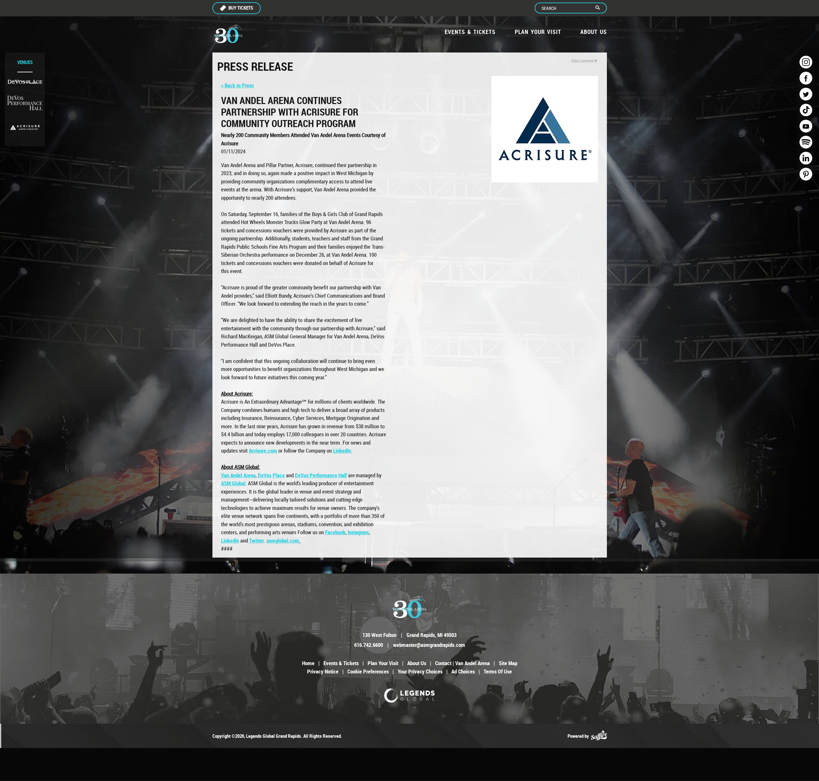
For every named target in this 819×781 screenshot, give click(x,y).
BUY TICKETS (240, 7)
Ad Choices (463, 671)
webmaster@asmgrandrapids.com (429, 644)
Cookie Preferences (368, 671)
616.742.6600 (368, 644)
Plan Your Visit (538, 32)
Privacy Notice (322, 671)
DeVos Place (271, 475)
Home (308, 663)
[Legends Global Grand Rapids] (228, 34)
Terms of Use (498, 671)
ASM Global (233, 483)
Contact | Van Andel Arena (462, 663)
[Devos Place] (24, 82)
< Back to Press (237, 85)
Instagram (358, 532)
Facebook (335, 532)
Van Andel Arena (238, 475)
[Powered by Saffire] (599, 736)
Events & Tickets (470, 32)
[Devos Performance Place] (24, 103)
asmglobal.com (282, 540)
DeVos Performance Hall (321, 475)
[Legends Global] (410, 696)
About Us (593, 32)
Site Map (508, 663)
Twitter (256, 540)
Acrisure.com (263, 450)
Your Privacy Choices (420, 671)
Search (600, 8)
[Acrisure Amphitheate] (25, 127)
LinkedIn (342, 450)
